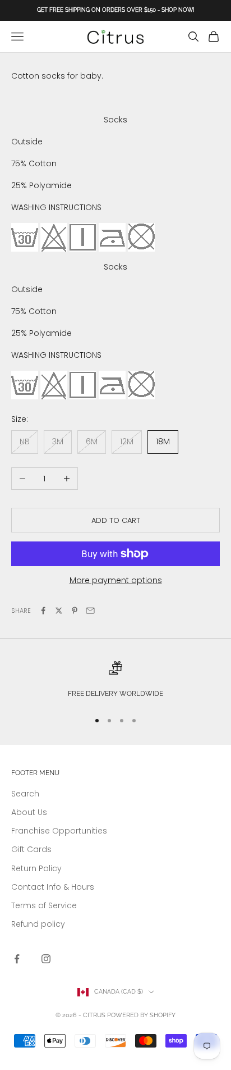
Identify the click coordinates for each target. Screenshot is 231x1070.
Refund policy (38, 924)
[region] (115, 681)
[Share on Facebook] (43, 610)
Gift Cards (31, 849)
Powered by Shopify (141, 1015)
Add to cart (115, 520)
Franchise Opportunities (59, 830)
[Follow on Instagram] (46, 958)
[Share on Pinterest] (74, 610)
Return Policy (36, 868)
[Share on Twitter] (58, 610)
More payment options (116, 580)
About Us (29, 812)
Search (25, 793)
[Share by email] (90, 610)
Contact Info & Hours (52, 887)
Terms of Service (44, 905)
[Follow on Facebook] (16, 958)
